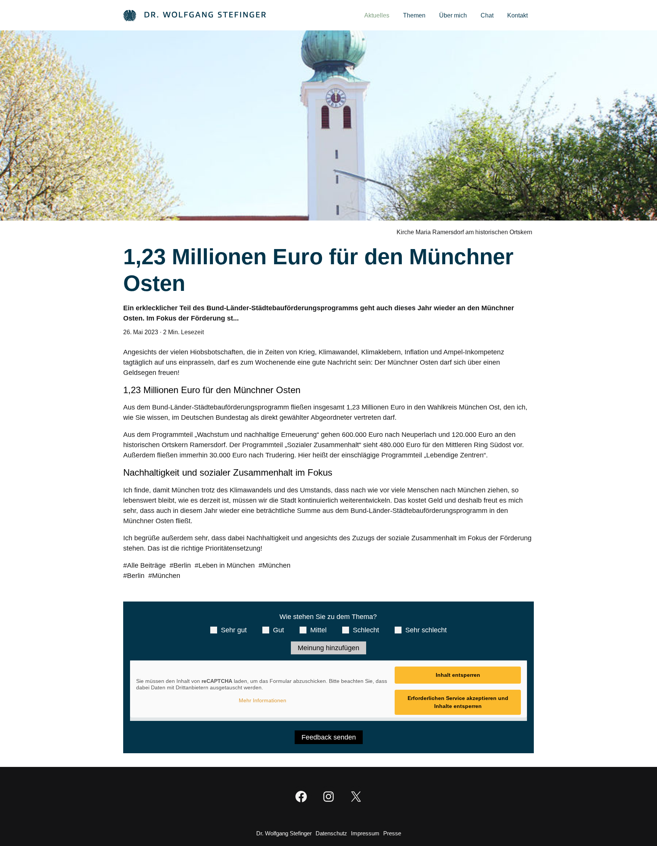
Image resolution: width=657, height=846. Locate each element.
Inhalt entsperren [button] (458, 675)
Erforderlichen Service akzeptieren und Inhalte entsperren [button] (458, 702)
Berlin (182, 565)
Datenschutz (331, 833)
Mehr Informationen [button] (262, 700)
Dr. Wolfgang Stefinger (284, 833)
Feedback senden (329, 737)
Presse (392, 833)
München (276, 565)
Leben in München (226, 565)
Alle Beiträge (146, 565)
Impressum (365, 833)
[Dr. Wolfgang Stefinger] (194, 15)
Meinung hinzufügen (328, 648)
